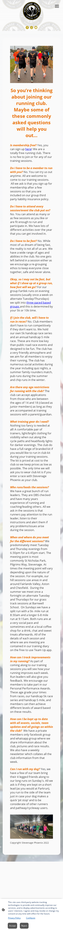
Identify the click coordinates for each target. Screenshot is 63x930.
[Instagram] (31, 27)
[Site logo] (31, 10)
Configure (30, 917)
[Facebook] (27, 27)
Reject (24, 925)
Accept (12, 925)
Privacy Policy (14, 917)
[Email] (35, 27)
